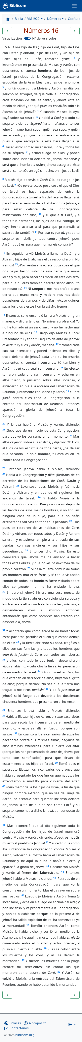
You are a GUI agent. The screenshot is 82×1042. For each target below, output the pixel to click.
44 (62, 871)
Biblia (19, 19)
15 (3, 314)
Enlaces (12, 1023)
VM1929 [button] (33, 19)
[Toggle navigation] (74, 6)
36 (3, 709)
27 (70, 521)
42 (47, 842)
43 (47, 866)
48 (45, 948)
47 (27, 924)
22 (70, 435)
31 (3, 630)
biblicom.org (19, 1035)
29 (28, 568)
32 (17, 642)
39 (56, 762)
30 (3, 591)
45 (54, 877)
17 (57, 344)
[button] (7, 31)
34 (39, 671)
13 (16, 264)
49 (23, 960)
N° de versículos (44, 38)
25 (17, 485)
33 (3, 659)
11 (36, 231)
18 (62, 367)
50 (59, 971)
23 (3, 468)
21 (3, 429)
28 (26, 550)
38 (16, 733)
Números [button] (54, 19)
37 (3, 715)
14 (25, 287)
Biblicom (17, 5)
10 (40, 214)
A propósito (35, 1023)
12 (3, 252)
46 (22, 895)
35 (47, 688)
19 (67, 391)
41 (3, 824)
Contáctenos (16, 1028)
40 (3, 786)
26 (39, 497)
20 (3, 423)
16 (35, 332)
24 (3, 474)
